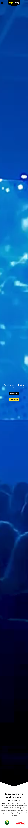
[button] (2, 3)
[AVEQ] (14, 3)
